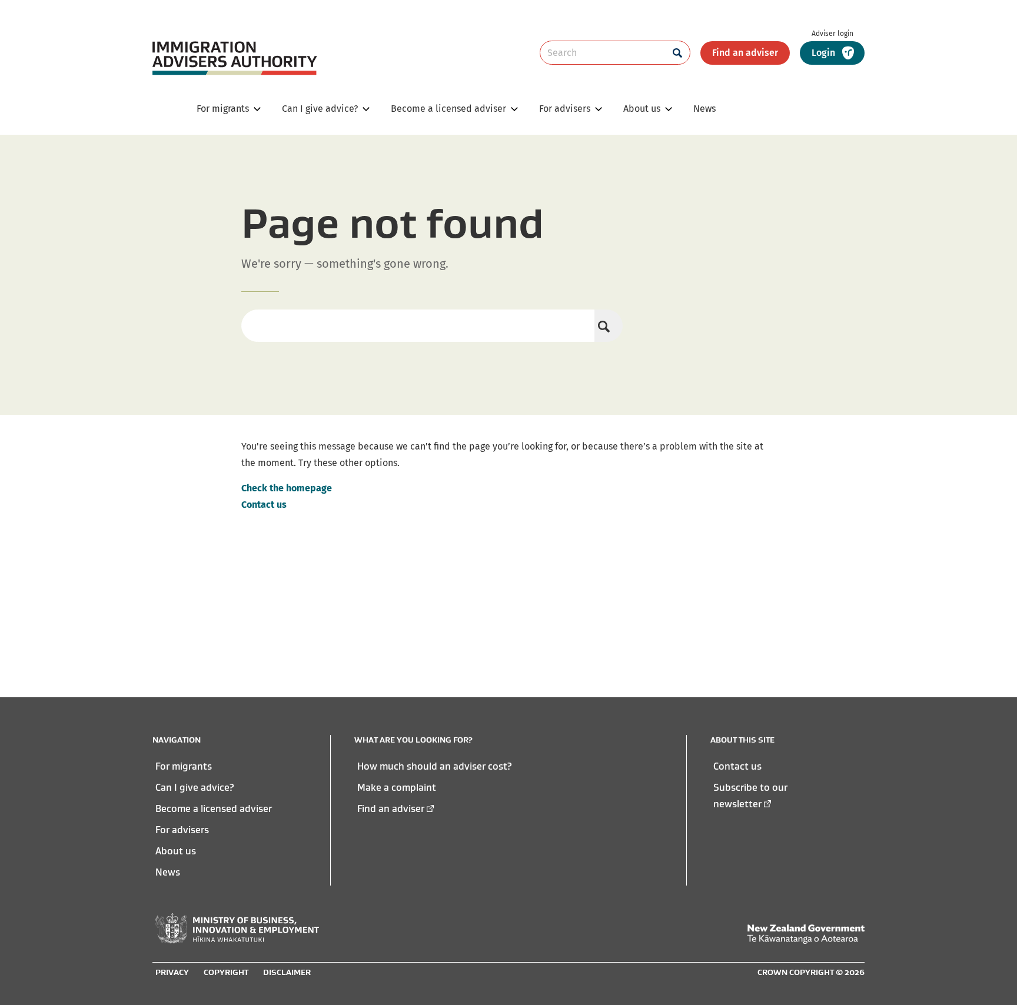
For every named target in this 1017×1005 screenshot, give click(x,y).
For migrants (183, 766)
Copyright (226, 972)
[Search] (608, 326)
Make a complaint (396, 787)
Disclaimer (287, 972)
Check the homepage (286, 488)
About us (175, 851)
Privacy (172, 972)
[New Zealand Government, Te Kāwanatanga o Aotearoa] (806, 934)
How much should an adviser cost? (434, 766)
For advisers (182, 830)
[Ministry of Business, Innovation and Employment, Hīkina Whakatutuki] (237, 928)
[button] (832, 53)
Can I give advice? (194, 787)
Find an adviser (745, 52)
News (167, 872)
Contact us (264, 504)
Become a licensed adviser (213, 808)
